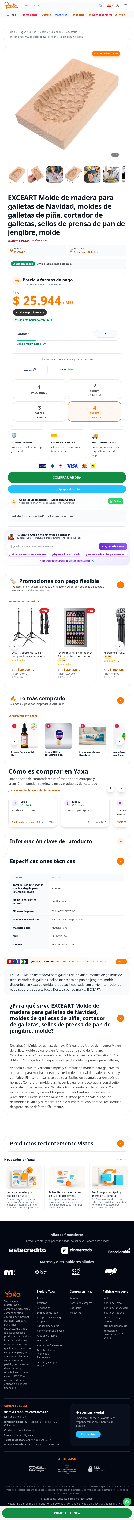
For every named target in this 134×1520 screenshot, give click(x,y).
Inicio (12, 32)
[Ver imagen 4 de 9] (73, 174)
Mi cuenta (75, 1312)
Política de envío (112, 1303)
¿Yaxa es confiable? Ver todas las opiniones (34, 790)
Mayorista (61, 14)
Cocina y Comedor (50, 32)
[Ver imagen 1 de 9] (17, 174)
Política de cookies (113, 1312)
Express (46, 14)
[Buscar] (100, 5)
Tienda (74, 1298)
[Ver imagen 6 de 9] (111, 174)
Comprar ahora (67, 477)
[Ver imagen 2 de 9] (35, 174)
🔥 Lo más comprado (101, 14)
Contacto (108, 1298)
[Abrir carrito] (125, 5)
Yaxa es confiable (47, 1335)
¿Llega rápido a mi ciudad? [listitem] (66, 554)
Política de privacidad (115, 1307)
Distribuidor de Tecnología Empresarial (46, 1354)
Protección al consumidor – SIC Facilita (113, 1334)
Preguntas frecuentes (49, 1345)
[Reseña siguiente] (121, 788)
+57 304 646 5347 (41, 1439)
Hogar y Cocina (27, 32)
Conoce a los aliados (97, 1241)
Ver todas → (123, 1159)
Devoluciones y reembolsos (111, 1319)
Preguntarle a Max (113, 546)
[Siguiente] (119, 741)
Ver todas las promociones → (26, 601)
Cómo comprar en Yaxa (50, 1330)
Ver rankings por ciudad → (25, 715)
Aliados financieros (48, 1326)
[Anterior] (14, 741)
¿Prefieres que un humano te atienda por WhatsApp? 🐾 (67, 560)
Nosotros (42, 1340)
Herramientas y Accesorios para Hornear (32, 36)
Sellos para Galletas (71, 36)
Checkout (75, 1307)
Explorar (42, 1303)
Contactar (88, 1434)
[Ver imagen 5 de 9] (92, 174)
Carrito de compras (81, 1303)
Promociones (29, 14)
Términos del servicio (115, 1326)
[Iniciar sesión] (117, 5)
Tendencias (77, 14)
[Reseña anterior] (110, 788)
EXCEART (19, 252)
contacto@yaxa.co (27, 1430)
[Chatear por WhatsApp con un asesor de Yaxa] (127, 1502)
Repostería (71, 32)
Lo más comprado (47, 1312)
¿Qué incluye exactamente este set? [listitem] (27, 554)
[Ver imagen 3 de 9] (54, 174)
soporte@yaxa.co (25, 1435)
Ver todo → (121, 14)
